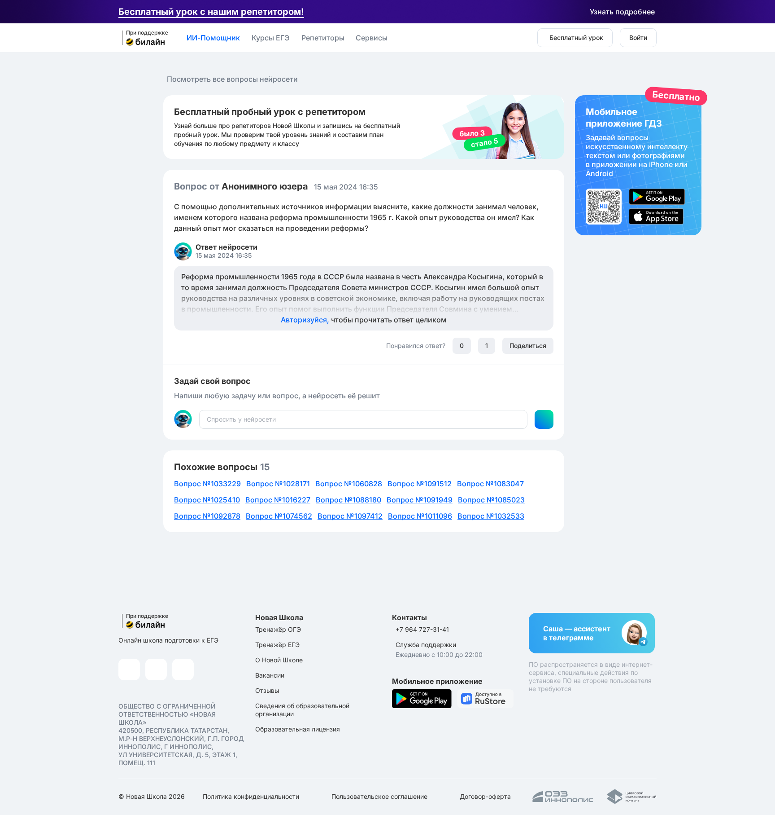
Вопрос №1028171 (278, 483)
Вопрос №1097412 (350, 515)
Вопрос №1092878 (207, 515)
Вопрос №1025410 (207, 499)
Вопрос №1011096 (420, 515)
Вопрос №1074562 (279, 515)
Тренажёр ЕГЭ (277, 644)
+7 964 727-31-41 (422, 629)
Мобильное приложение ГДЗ (638, 165)
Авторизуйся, (364, 319)
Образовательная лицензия (297, 729)
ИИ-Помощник (213, 37)
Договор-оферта (485, 796)
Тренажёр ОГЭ (278, 629)
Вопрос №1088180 (348, 499)
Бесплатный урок (576, 37)
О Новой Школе (279, 660)
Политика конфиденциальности (251, 796)
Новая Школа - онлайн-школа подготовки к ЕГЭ (142, 38)
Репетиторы (322, 37)
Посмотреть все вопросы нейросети (232, 79)
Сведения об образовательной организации (302, 710)
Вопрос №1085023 (491, 499)
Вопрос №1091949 (420, 499)
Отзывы (267, 690)
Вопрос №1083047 (490, 483)
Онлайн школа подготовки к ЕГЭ (168, 640)
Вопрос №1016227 (277, 499)
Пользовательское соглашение (379, 796)
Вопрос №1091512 (420, 483)
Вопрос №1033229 (207, 483)
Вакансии (269, 675)
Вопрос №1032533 (490, 515)
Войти (638, 37)
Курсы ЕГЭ (271, 37)
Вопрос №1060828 (348, 483)
